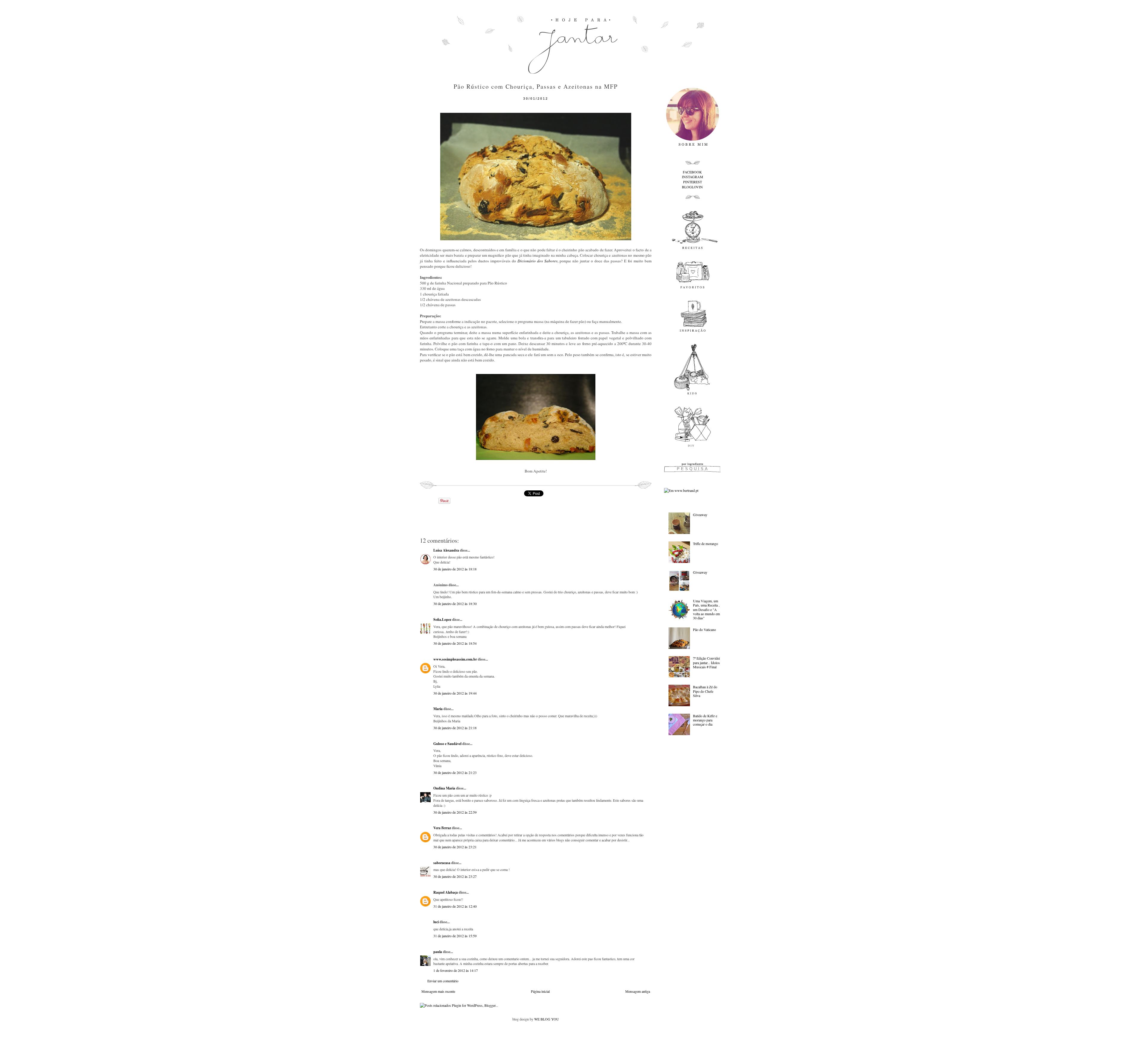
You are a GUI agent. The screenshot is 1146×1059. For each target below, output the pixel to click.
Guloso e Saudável (447, 743)
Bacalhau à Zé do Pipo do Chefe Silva (705, 691)
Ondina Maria (444, 788)
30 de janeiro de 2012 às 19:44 (455, 693)
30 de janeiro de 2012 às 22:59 (455, 812)
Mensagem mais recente (438, 991)
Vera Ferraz (442, 827)
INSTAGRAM (692, 176)
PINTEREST (692, 181)
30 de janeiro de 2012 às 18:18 (455, 569)
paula (437, 951)
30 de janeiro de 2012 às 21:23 (455, 772)
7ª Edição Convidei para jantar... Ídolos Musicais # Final (706, 662)
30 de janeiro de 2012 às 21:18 (455, 727)
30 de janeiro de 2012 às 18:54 (455, 643)
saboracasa (441, 862)
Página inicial (540, 991)
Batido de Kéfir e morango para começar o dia (705, 720)
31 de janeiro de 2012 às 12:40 (455, 906)
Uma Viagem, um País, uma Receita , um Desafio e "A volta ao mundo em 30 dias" (706, 609)
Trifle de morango (705, 543)
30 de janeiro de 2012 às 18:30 (455, 603)
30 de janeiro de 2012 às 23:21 (455, 846)
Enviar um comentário (442, 980)
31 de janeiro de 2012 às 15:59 (455, 935)
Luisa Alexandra (446, 550)
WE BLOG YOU (546, 1019)
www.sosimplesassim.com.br (455, 659)
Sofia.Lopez (442, 619)
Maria (438, 708)
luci (436, 921)
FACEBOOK (692, 172)
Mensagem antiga (637, 991)
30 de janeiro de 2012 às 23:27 (455, 876)
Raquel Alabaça (445, 892)
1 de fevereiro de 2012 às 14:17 (455, 970)
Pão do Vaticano (704, 629)
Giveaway (700, 514)
